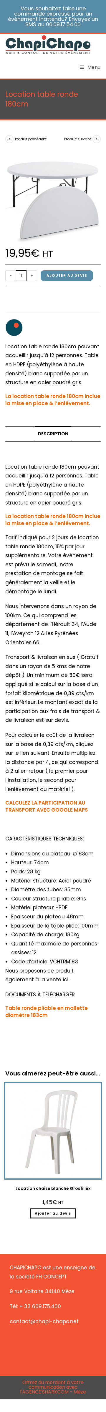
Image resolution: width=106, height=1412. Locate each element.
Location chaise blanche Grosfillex (53, 1188)
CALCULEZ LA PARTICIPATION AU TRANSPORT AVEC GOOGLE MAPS (46, 806)
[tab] (53, 434)
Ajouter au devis (67, 275)
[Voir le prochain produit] (96, 139)
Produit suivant (77, 138)
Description (53, 434)
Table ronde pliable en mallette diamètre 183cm (46, 1012)
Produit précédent (31, 138)
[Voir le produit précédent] (9, 139)
